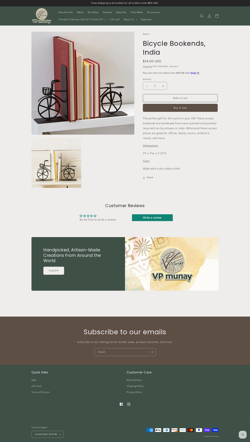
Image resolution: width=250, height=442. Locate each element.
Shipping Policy (135, 386)
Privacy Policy (134, 392)
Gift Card (36, 386)
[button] (82, 19)
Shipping (147, 67)
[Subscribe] (151, 352)
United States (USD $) (46, 434)
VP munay (214, 436)
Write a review (152, 217)
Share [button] (150, 177)
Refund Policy (134, 380)
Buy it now (180, 108)
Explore (54, 270)
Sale (33, 380)
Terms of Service (40, 392)
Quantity (147, 79)
